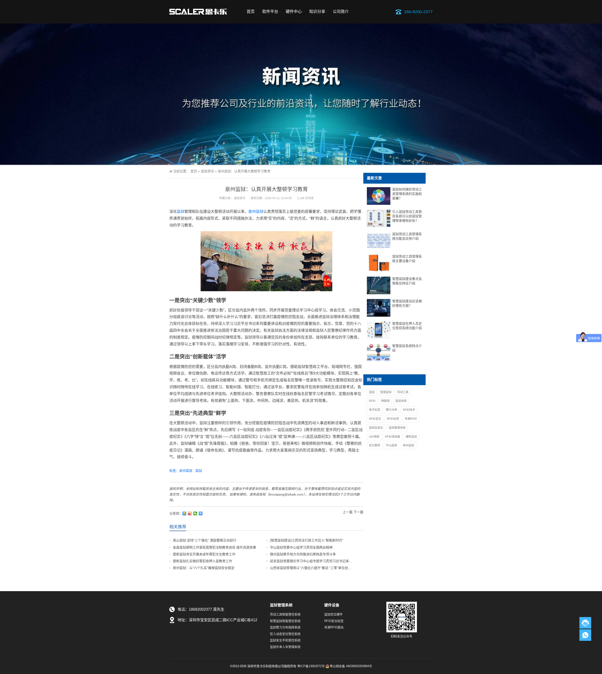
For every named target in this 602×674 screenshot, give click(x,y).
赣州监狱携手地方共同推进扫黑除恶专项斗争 (303, 554)
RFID (372, 401)
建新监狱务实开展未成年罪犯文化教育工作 (204, 554)
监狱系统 (401, 401)
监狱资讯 (207, 171)
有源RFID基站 (334, 627)
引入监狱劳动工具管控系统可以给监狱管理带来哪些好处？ (407, 216)
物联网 (385, 401)
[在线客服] (585, 623)
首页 (251, 11)
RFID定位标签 (334, 621)
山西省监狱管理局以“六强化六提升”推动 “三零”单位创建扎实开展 (317, 568)
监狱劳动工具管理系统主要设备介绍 (407, 258)
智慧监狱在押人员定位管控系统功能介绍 (407, 326)
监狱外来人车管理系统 (285, 647)
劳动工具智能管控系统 (285, 614)
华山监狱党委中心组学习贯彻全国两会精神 (301, 547)
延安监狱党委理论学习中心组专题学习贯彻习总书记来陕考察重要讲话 (321, 561)
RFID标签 (393, 418)
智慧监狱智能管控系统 (285, 621)
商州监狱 (408, 445)
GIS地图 (374, 436)
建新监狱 (411, 436)
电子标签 (374, 410)
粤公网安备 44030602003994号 (351, 666)
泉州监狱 (255, 212)
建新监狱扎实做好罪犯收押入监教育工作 (202, 561)
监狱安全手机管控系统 (285, 640)
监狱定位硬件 (333, 614)
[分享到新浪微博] (190, 513)
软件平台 (270, 11)
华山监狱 (391, 445)
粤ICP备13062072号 (311, 666)
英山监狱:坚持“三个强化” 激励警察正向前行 (204, 540)
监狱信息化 (376, 427)
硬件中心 (294, 11)
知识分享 (317, 11)
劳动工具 (402, 392)
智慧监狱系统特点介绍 (407, 348)
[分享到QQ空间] (184, 513)
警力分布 (391, 410)
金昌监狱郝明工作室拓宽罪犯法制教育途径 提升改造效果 (214, 547)
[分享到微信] (195, 513)
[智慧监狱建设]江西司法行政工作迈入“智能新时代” (306, 540)
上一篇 (347, 512)
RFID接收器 (392, 436)
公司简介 (341, 11)
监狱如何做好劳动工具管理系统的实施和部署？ (407, 193)
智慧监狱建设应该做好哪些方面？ (407, 303)
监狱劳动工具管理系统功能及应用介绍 (407, 236)
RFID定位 (375, 418)
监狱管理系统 (397, 427)
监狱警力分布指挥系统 (285, 627)
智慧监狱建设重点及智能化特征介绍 (407, 281)
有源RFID (411, 418)
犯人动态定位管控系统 (285, 634)
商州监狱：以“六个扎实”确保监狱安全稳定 (203, 568)
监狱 (180, 212)
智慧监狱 (386, 392)
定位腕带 (374, 445)
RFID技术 (409, 410)
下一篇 (358, 512)
